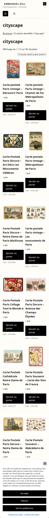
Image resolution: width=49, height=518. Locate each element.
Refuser (24, 501)
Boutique (7, 33)
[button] (45, 463)
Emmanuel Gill (14, 3)
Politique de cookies (15, 514)
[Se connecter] (14, 13)
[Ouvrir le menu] (44, 3)
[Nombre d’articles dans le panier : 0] (5, 13)
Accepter (25, 493)
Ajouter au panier (11, 107)
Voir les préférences (24, 508)
